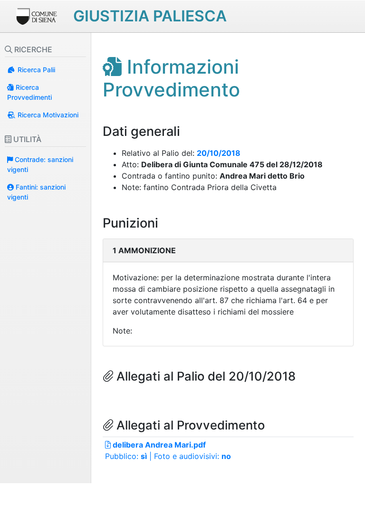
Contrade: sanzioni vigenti (40, 164)
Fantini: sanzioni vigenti (36, 192)
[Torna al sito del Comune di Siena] (36, 15)
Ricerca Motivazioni (47, 115)
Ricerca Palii (35, 70)
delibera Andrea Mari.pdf (158, 444)
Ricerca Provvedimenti (29, 92)
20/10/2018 (218, 153)
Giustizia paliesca (150, 16)
